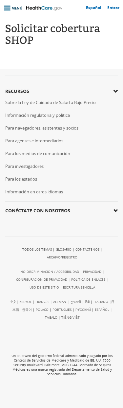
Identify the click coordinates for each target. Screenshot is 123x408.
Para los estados (21, 179)
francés (42, 301)
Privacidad (92, 271)
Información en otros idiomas (34, 192)
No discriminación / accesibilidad (49, 271)
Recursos (17, 91)
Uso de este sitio (44, 287)
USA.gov (76, 393)
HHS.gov (62, 341)
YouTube (36, 224)
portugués (62, 309)
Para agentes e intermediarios (34, 141)
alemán (59, 301)
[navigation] (11, 8)
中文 (13, 301)
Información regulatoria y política (37, 115)
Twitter (24, 224)
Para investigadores (24, 166)
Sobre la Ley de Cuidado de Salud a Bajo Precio (50, 102)
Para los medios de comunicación (37, 153)
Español (102, 309)
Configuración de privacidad (41, 279)
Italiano (100, 301)
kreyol (25, 301)
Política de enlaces (88, 279)
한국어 (27, 309)
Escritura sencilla (79, 287)
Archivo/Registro (62, 257)
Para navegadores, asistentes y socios (41, 128)
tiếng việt (70, 317)
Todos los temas (37, 249)
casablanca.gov (39, 394)
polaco (42, 309)
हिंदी (87, 301)
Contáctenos (87, 249)
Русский (83, 309)
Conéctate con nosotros (37, 210)
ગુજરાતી (75, 301)
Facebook (11, 224)
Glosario (64, 249)
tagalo (51, 317)
